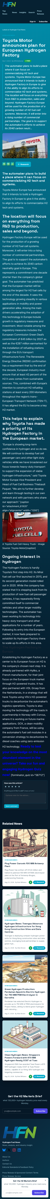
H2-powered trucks (23, 683)
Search (32, 12)
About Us (6, 1157)
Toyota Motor (18, 548)
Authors (5, 1160)
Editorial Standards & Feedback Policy (17, 1167)
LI (12, 164)
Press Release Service (11, 1176)
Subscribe (43, 21)
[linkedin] (19, 1150)
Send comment (11, 806)
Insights (22, 12)
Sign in (33, 21)
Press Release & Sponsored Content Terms (20, 1173)
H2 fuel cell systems (27, 246)
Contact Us (7, 1164)
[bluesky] (4, 1150)
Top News (4, 12)
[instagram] (14, 1150)
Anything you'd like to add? (19, 791)
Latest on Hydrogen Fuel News (13, 30)
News (14, 12)
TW (8, 164)
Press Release (40, 12)
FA (4, 164)
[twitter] (9, 1150)
